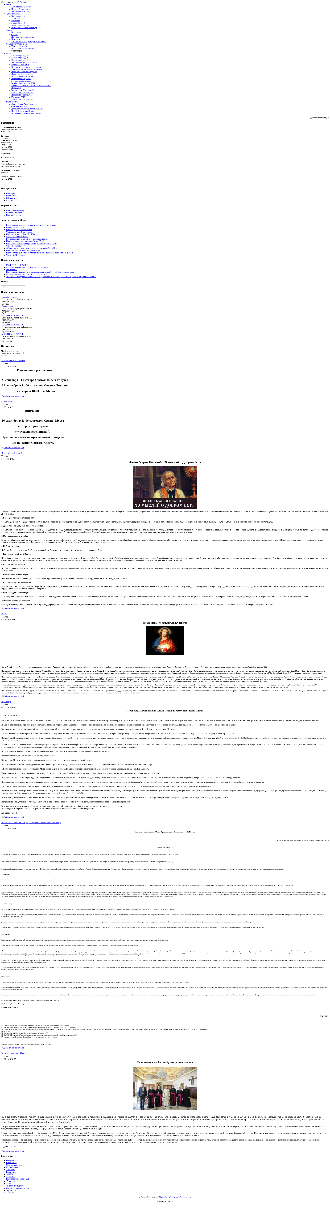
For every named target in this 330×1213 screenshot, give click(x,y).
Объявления (11, 270)
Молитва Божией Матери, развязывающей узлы (27, 267)
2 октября (10, 1169)
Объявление (6, 401)
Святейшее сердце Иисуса (17, 1188)
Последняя (184, 1197)
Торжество (11, 1190)
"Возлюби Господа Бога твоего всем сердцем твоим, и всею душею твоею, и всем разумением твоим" (51, 276)
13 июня (10, 1193)
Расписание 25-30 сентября (13, 361)
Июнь (4, 614)
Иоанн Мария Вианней (11, 453)
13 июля (9, 1183)
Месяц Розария (12, 1167)
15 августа (10, 1181)
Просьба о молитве (10, 297)
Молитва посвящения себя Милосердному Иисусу (28, 274)
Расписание (11, 1160)
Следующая (175, 1197)
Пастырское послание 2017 (18, 1179)
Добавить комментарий (13, 396)
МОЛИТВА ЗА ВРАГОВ (17, 265)
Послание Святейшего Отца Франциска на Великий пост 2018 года (31, 823)
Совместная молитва (15, 1165)
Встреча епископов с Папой (13, 1053)
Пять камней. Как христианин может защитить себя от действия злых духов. (40, 272)
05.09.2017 (10, 1176)
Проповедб (6, 702)
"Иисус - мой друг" (14, 1186)
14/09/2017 (10, 1174)
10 (169, 1197)
